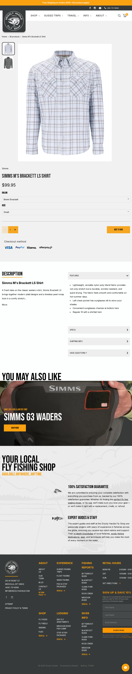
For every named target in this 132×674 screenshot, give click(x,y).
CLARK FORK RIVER (87, 638)
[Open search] (119, 15)
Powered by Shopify (69, 665)
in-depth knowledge (83, 533)
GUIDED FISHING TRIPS (64, 570)
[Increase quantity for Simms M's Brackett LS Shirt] (15, 229)
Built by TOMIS (87, 665)
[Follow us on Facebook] (90, 8)
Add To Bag (118, 229)
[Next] (108, 100)
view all (60, 591)
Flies (41, 632)
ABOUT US (42, 570)
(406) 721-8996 (12, 587)
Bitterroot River (87, 575)
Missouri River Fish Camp (64, 627)
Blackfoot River (87, 581)
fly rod (88, 503)
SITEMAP (9, 604)
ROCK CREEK (87, 644)
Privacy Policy (127, 637)
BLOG (41, 582)
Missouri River (86, 598)
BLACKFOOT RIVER (87, 631)
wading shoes (74, 503)
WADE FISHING (63, 580)
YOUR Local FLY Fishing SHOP (29, 463)
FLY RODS (43, 619)
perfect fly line (121, 499)
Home (4, 37)
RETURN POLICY (41, 593)
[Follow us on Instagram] (95, 8)
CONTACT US (43, 587)
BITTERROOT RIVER (87, 625)
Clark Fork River (87, 588)
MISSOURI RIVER (86, 649)
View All (42, 636)
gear (83, 537)
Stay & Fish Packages (62, 634)
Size (4, 205)
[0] (124, 15)
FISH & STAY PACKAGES (62, 585)
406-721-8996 (113, 8)
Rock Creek (87, 593)
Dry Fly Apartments (63, 620)
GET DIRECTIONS (110, 583)
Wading (42, 627)
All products (15, 37)
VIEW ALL (60, 639)
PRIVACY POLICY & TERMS (16, 608)
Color (4, 192)
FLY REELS (43, 623)
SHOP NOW (15, 428)
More (4, 304)
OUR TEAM (41, 577)
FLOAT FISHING (63, 576)
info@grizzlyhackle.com (17, 591)
